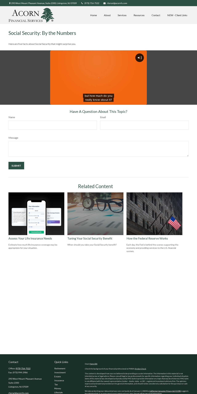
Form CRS (93, 364)
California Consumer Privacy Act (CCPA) (165, 391)
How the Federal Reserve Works (147, 238)
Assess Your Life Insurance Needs (30, 238)
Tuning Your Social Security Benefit (89, 238)
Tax (56, 384)
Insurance (59, 380)
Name (11, 117)
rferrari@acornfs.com (117, 3)
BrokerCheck (140, 369)
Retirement (59, 368)
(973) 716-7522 (91, 3)
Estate (57, 376)
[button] (93, 15)
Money (57, 388)
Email (103, 117)
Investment (60, 372)
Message (13, 137)
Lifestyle (58, 392)
